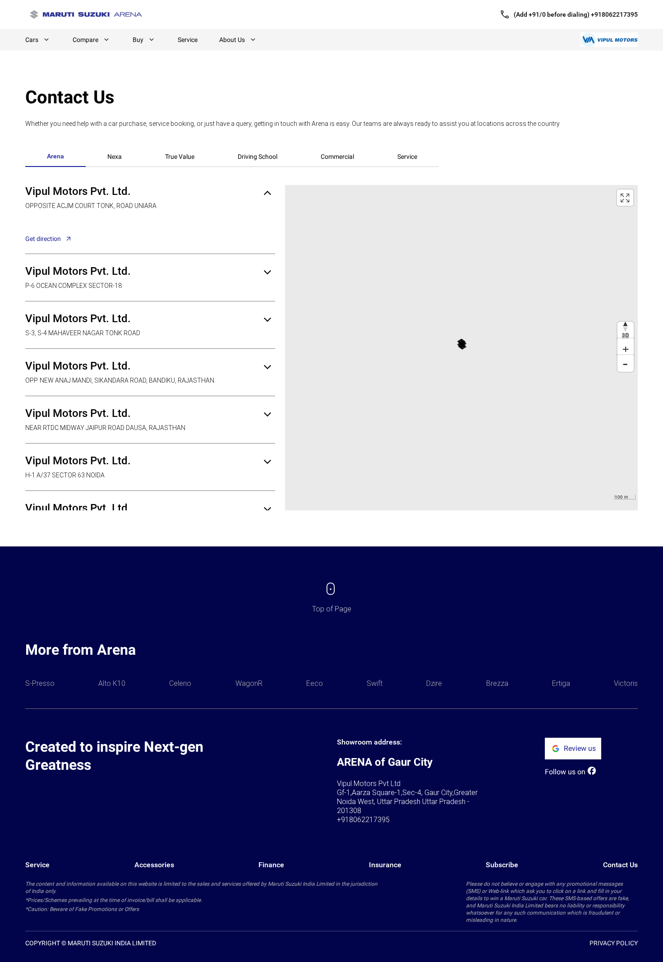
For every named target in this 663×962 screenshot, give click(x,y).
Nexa (114, 156)
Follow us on (565, 772)
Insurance (385, 864)
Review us (580, 748)
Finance (271, 864)
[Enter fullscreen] (625, 198)
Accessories (154, 864)
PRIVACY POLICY (613, 943)
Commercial (337, 156)
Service (188, 39)
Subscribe (502, 864)
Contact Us (620, 864)
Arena (55, 156)
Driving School (257, 156)
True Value (179, 156)
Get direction (43, 238)
